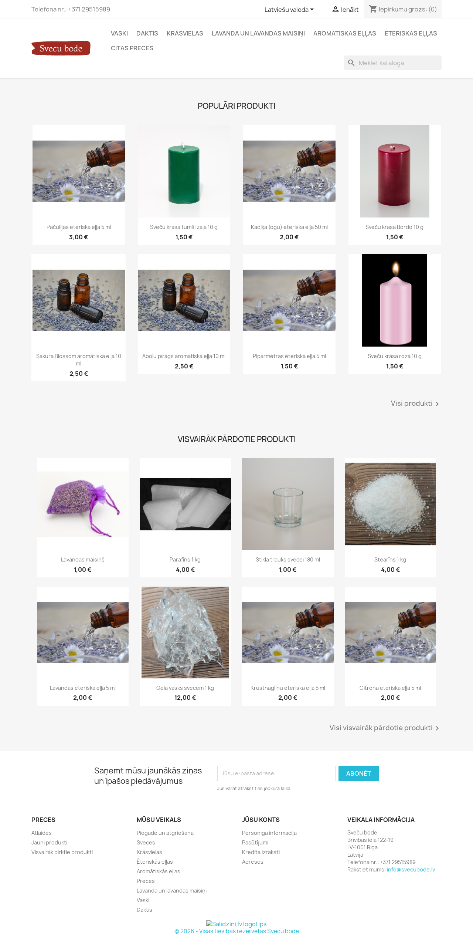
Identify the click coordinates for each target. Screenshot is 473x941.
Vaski (119, 33)
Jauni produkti (49, 842)
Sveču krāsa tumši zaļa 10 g (184, 226)
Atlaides (41, 832)
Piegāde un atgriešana (165, 832)
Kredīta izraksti (261, 852)
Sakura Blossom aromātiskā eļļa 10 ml (78, 360)
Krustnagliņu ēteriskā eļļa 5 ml (288, 687)
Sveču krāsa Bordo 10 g (394, 226)
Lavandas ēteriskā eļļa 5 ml (83, 687)
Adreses (252, 861)
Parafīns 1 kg (185, 559)
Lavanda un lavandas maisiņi (258, 33)
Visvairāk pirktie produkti (62, 852)
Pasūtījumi (255, 842)
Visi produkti (416, 403)
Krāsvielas (185, 33)
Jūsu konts (261, 820)
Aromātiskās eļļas (344, 33)
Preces (146, 880)
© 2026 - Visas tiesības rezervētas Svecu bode (236, 931)
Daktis (147, 33)
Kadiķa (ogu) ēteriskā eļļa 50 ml (289, 226)
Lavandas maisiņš (83, 559)
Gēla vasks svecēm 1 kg (185, 687)
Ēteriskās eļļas (411, 33)
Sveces (146, 842)
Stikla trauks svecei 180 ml (288, 559)
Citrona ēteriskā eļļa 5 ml (390, 687)
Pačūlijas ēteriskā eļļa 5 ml (79, 226)
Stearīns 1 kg (390, 559)
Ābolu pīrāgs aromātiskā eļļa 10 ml (183, 356)
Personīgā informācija (269, 832)
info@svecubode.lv (411, 869)
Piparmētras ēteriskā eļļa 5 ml (289, 356)
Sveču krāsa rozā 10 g (395, 356)
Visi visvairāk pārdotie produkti (386, 728)
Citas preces (132, 48)
